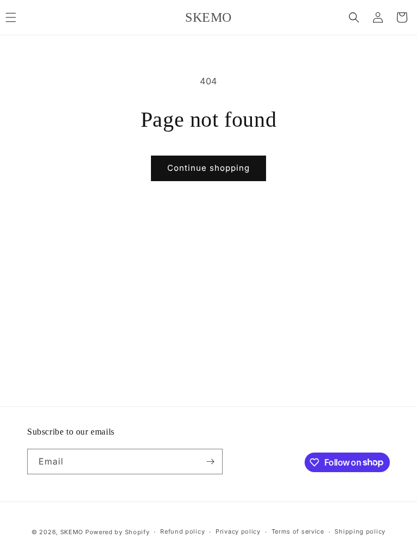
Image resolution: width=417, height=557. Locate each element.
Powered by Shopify (117, 532)
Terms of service (297, 531)
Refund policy (182, 531)
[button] (354, 17)
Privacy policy (238, 531)
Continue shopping (208, 168)
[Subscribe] (210, 461)
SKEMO (72, 532)
